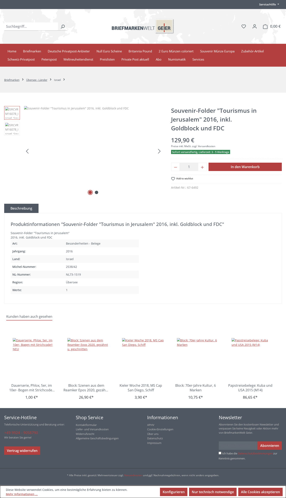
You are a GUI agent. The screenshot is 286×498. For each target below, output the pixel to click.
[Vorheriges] (27, 151)
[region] (83, 151)
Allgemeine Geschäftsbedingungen (97, 438)
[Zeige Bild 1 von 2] (90, 192)
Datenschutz (155, 438)
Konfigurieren (174, 492)
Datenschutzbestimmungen (255, 453)
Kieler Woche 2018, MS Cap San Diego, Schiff (141, 387)
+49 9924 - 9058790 (21, 432)
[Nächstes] (159, 151)
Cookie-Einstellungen (160, 429)
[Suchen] (62, 26)
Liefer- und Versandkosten (92, 429)
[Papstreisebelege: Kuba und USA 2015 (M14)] (252, 359)
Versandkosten (133, 475)
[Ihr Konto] (255, 26)
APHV (150, 425)
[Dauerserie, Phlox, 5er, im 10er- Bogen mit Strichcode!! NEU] (33, 359)
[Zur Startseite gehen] (143, 26)
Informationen (162, 417)
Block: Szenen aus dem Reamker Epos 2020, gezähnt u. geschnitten (86, 387)
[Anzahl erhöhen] (202, 167)
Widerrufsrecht (85, 434)
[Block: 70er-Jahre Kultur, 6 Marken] (198, 359)
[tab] (21, 208)
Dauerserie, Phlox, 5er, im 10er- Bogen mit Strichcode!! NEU (31, 387)
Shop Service (89, 417)
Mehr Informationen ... (22, 494)
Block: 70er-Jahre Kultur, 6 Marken (195, 387)
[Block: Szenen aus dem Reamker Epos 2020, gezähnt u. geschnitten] (88, 359)
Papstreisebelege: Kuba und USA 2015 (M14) (250, 387)
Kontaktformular (86, 425)
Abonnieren (269, 445)
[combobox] (31, 26)
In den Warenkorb (245, 167)
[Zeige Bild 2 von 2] (96, 192)
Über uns (152, 434)
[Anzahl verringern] (175, 167)
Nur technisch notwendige (213, 492)
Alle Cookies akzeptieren (260, 492)
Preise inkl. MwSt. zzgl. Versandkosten (193, 146)
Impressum (154, 443)
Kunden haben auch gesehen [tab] (29, 316)
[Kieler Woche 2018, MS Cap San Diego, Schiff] (143, 359)
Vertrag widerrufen (22, 450)
